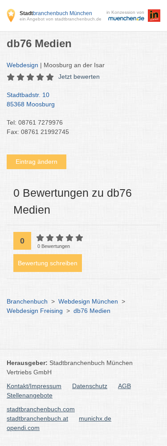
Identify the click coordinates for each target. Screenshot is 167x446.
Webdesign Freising (35, 310)
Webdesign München (88, 301)
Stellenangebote (30, 395)
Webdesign (22, 65)
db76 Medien (91, 310)
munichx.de (95, 418)
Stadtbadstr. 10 (31, 99)
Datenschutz (89, 385)
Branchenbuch (27, 301)
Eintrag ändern (36, 161)
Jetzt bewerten (79, 76)
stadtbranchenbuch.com (41, 409)
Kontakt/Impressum (34, 385)
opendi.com (23, 427)
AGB (124, 385)
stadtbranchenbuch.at (37, 418)
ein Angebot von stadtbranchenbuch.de (61, 18)
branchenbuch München (56, 13)
